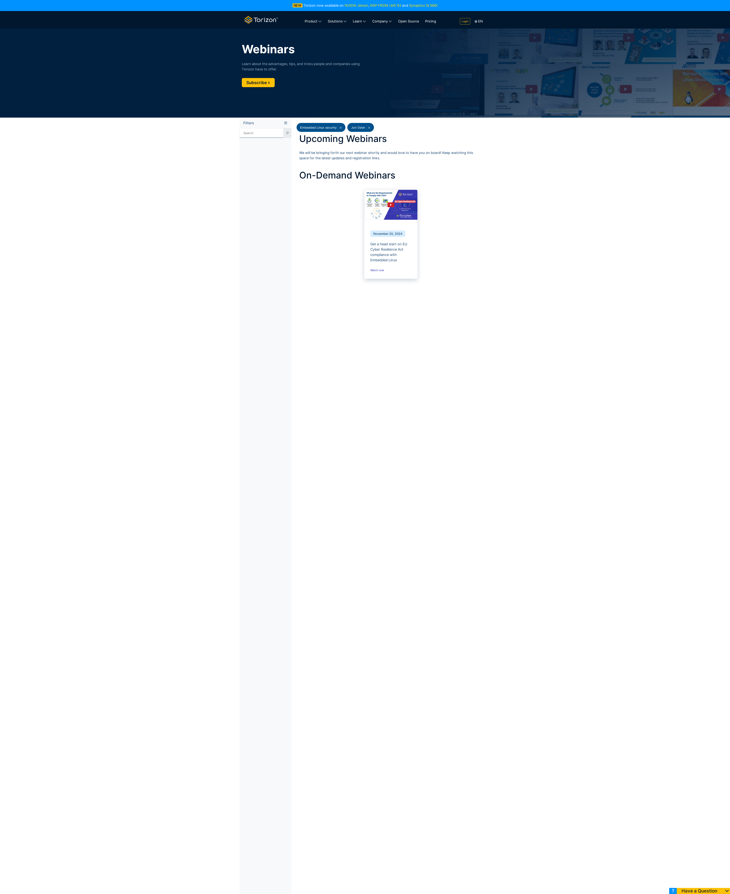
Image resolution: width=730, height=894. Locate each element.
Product (311, 21)
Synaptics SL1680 (423, 5)
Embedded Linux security (319, 127)
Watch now (377, 270)
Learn (357, 21)
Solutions (335, 21)
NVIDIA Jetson (356, 5)
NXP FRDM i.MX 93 (385, 5)
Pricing (430, 21)
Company (380, 21)
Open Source (408, 21)
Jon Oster (358, 127)
